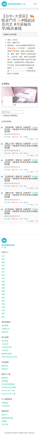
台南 (3, 278)
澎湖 (3, 310)
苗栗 (3, 269)
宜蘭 (3, 288)
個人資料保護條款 (8, 384)
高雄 (3, 281)
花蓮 (3, 304)
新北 (3, 259)
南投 (3, 301)
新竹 (3, 265)
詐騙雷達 (5, 403)
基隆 (3, 285)
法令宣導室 (6, 406)
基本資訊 (5, 341)
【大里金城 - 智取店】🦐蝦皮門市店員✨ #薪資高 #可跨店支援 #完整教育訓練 (21, 211)
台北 (3, 256)
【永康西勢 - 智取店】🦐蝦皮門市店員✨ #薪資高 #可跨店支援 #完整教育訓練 (21, 162)
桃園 (3, 262)
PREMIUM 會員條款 (9, 387)
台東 (3, 307)
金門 (3, 313)
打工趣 (14, 4)
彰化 (3, 275)
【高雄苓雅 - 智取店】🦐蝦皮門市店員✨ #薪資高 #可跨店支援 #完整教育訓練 (21, 129)
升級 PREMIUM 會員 (9, 357)
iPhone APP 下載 (8, 391)
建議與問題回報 (7, 418)
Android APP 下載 (8, 394)
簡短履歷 (5, 325)
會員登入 (5, 369)
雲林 (3, 297)
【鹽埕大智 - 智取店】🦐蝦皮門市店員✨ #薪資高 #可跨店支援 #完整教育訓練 (21, 195)
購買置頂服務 (7, 354)
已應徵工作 (6, 329)
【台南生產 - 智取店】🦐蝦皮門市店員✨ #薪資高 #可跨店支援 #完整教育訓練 (21, 178)
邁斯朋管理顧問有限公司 (12, 134)
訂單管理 (5, 350)
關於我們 (5, 378)
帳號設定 (5, 366)
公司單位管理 (7, 347)
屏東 (3, 294)
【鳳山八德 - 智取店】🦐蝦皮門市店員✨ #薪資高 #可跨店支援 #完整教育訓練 (21, 146)
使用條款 (5, 381)
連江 (3, 317)
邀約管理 (5, 332)
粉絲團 (4, 421)
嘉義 (3, 291)
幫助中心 (5, 415)
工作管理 (5, 344)
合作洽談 (5, 424)
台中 (3, 272)
